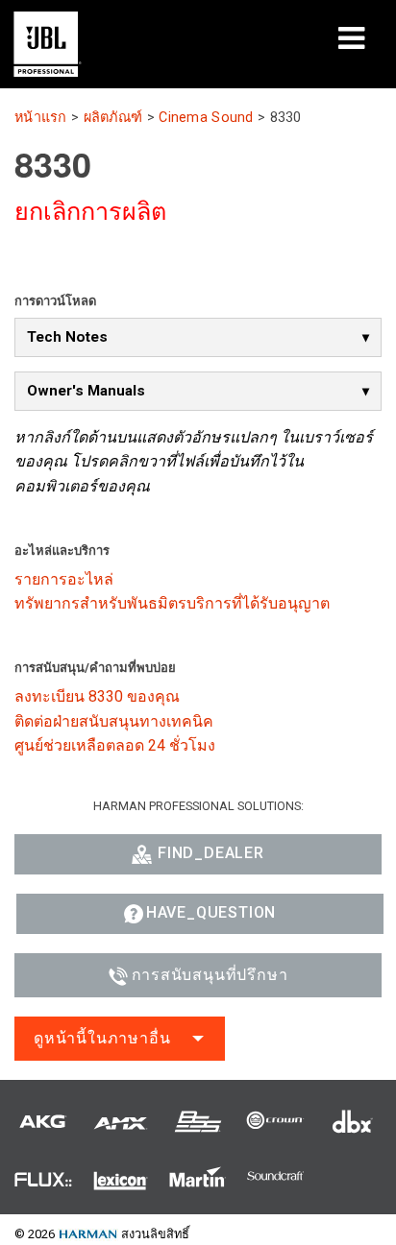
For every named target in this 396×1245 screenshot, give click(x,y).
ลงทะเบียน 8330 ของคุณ (97, 696)
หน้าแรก (40, 117)
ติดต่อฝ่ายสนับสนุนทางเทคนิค (113, 721)
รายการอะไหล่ (63, 579)
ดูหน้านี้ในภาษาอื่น (102, 1038)
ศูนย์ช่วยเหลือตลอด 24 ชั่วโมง (114, 745)
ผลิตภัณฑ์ (113, 117)
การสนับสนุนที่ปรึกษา (210, 975)
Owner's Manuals (86, 390)
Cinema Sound (206, 117)
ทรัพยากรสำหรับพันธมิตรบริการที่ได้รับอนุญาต (172, 603)
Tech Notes (67, 337)
